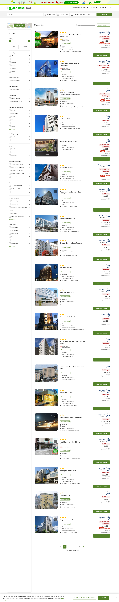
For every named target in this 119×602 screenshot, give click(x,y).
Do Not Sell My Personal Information (84, 597)
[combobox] (25, 14)
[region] (59, 598)
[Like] (55, 34)
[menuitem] (81, 7)
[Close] (116, 598)
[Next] (55, 39)
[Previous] (37, 39)
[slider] (10, 41)
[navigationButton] (60, 547)
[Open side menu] (110, 7)
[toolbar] (56, 14)
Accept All (104, 597)
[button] (16, 8)
